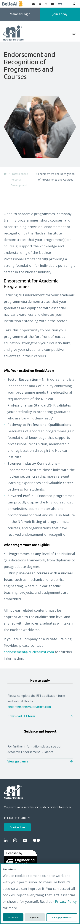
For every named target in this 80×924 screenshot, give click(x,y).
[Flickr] (60, 4)
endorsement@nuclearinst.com (29, 652)
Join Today (59, 14)
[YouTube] (52, 4)
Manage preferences (62, 917)
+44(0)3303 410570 (18, 818)
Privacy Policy (66, 901)
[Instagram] (46, 4)
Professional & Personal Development (19, 179)
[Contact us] (33, 4)
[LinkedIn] (40, 4)
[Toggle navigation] (74, 33)
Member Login (20, 14)
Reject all (34, 917)
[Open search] (74, 4)
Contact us (17, 827)
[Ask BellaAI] (12, 4)
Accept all (13, 917)
